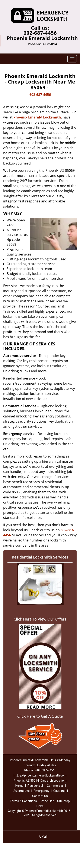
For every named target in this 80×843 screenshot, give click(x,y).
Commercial (55, 785)
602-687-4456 (40, 32)
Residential (35, 785)
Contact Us (40, 796)
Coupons (59, 790)
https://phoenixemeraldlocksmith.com (40, 775)
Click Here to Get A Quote (40, 716)
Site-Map (63, 801)
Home (19, 785)
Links (40, 806)
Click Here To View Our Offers (40, 619)
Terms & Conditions (23, 801)
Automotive (21, 790)
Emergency (41, 790)
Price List (47, 801)
